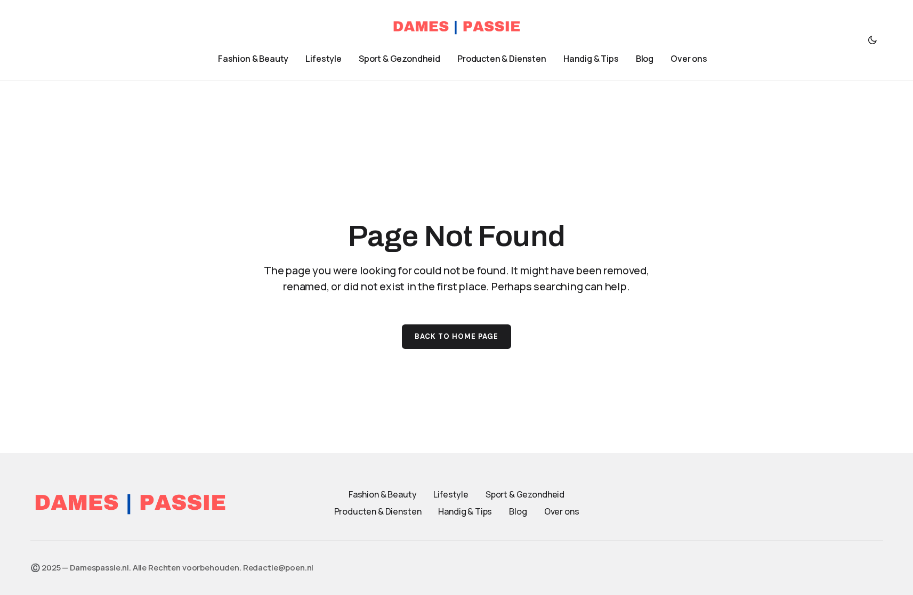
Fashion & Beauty (382, 494)
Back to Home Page (457, 336)
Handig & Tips (465, 511)
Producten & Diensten (378, 511)
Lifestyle (450, 494)
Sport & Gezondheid (525, 494)
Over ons (561, 511)
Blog (518, 511)
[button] (872, 40)
